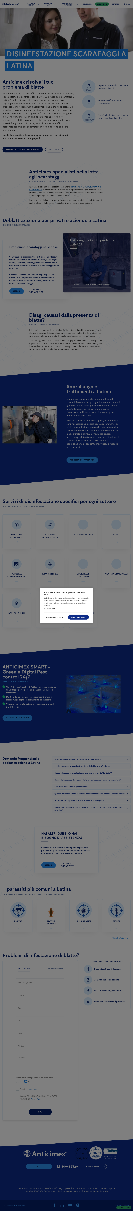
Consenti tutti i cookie (78, 617)
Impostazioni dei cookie (55, 617)
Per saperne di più (49, 608)
